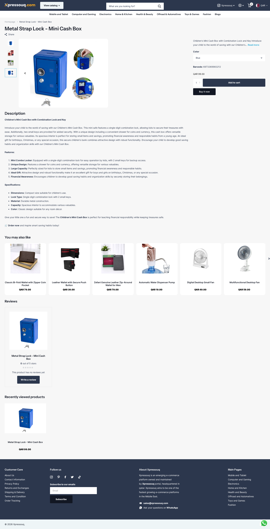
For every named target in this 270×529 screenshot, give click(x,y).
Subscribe (61, 499)
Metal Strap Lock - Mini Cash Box (25, 442)
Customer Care (14, 469)
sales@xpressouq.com (155, 503)
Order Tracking (12, 500)
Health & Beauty (144, 14)
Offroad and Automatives (241, 496)
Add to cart (234, 82)
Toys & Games (192, 14)
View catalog (51, 5)
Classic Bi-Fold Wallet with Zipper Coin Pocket (25, 283)
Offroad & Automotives (169, 14)
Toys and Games (236, 500)
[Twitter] (72, 477)
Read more (253, 44)
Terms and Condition (15, 496)
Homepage (10, 21)
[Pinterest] (59, 477)
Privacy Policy (12, 483)
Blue (198, 57)
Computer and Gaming (84, 14)
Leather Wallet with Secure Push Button (69, 283)
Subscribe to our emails (62, 484)
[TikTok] (79, 477)
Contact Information (15, 479)
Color (196, 51)
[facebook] (65, 477)
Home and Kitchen (237, 488)
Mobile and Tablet (58, 14)
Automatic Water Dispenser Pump (157, 282)
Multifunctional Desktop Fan (245, 282)
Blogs (218, 14)
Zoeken (159, 6)
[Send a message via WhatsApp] (264, 523)
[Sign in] (241, 5)
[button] (25, 73)
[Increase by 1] (200, 80)
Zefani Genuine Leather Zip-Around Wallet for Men (113, 283)
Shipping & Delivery (15, 492)
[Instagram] (51, 477)
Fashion (207, 14)
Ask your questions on (160, 507)
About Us (9, 475)
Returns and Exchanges (17, 488)
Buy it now (204, 91)
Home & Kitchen (123, 14)
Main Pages (235, 469)
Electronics (105, 14)
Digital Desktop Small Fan (200, 282)
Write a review (28, 379)
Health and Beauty (237, 492)
